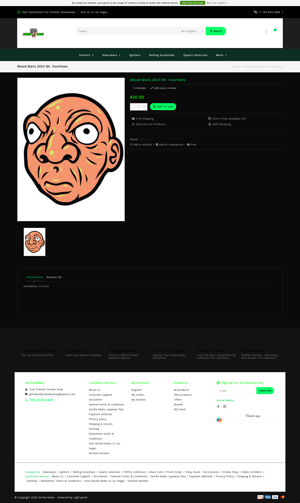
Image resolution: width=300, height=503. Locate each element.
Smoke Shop (231, 472)
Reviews (54, 277)
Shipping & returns (101, 424)
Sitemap (94, 428)
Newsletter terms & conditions (101, 436)
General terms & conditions (106, 404)
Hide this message (192, 3)
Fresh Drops (174, 472)
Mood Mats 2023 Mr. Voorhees (263, 66)
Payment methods (100, 414)
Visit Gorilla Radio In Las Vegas (104, 446)
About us (94, 389)
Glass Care (156, 472)
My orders (137, 394)
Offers (178, 399)
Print (193, 144)
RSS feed (179, 409)
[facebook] (219, 406)
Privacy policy (97, 419)
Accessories (211, 472)
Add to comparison (172, 144)
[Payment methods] (281, 497)
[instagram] (225, 406)
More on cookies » (217, 3)
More (219, 55)
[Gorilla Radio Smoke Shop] (33, 33)
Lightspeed (80, 497)
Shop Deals (193, 472)
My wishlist (138, 399)
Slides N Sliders (252, 472)
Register (136, 389)
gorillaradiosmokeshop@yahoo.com (52, 394)
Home (236, 66)
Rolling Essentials (162, 55)
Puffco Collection (135, 472)
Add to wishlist (143, 144)
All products (181, 389)
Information (34, 277)
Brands (178, 404)
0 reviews (140, 88)
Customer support (100, 394)
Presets (84, 55)
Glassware (109, 55)
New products (183, 394)
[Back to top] (289, 492)
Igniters (135, 55)
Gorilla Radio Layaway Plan (106, 409)
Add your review (165, 88)
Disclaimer (95, 399)
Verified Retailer (99, 453)
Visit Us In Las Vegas (94, 12)
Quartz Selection (195, 55)
